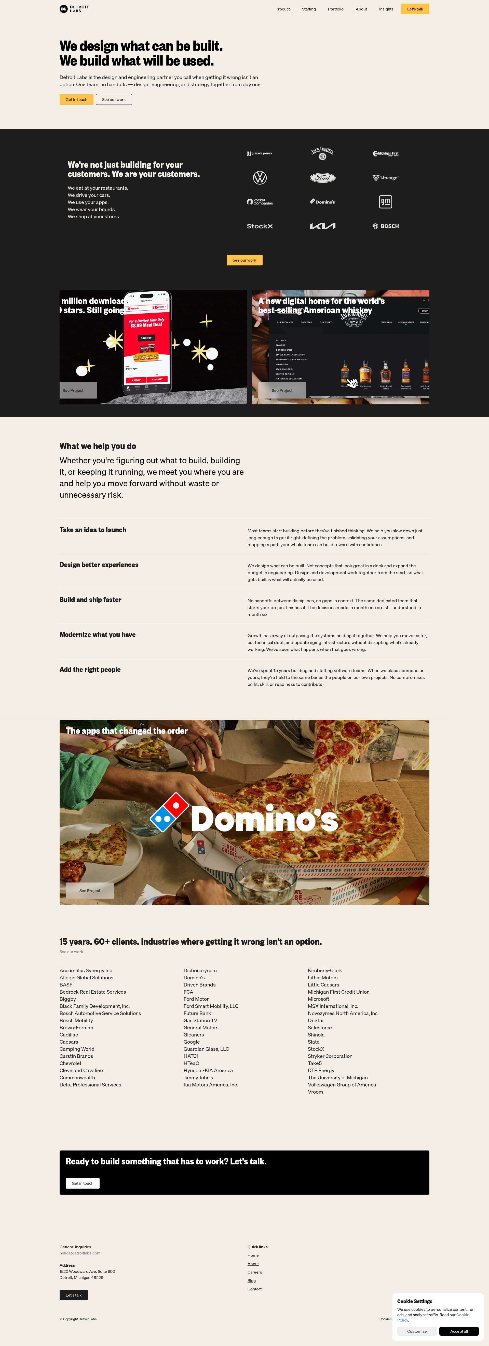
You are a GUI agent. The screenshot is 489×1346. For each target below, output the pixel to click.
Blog (252, 1280)
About (253, 1263)
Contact (255, 1289)
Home (253, 1255)
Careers (255, 1272)
